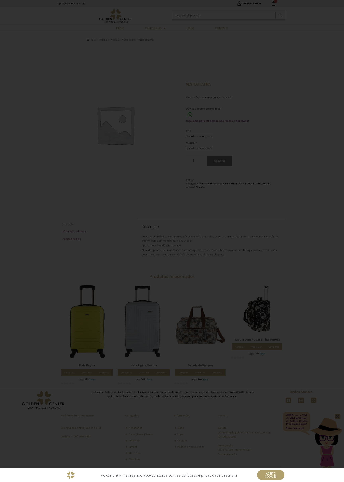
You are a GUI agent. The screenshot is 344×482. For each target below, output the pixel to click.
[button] (270, 475)
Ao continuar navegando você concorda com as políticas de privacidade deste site (169, 475)
